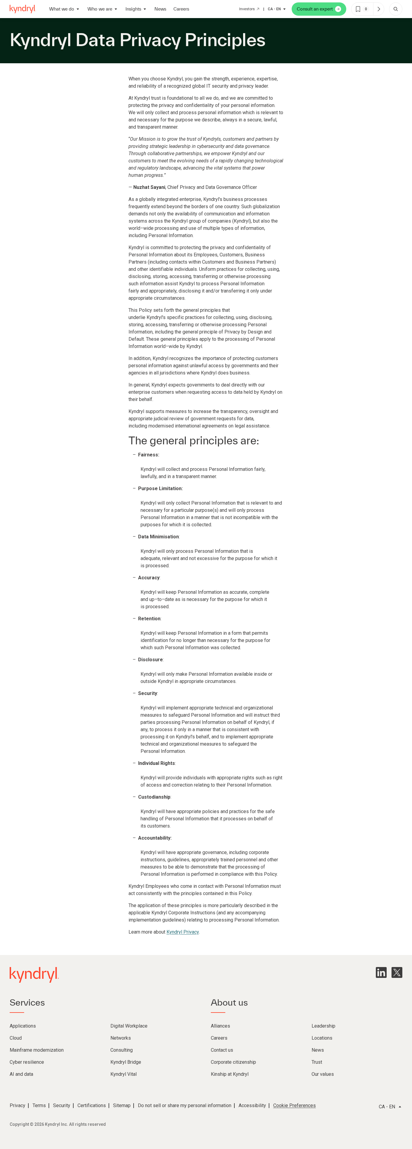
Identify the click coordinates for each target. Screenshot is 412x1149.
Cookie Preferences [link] (294, 1105)
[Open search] (395, 9)
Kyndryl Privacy (182, 932)
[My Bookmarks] (378, 9)
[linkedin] (381, 972)
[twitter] (396, 972)
